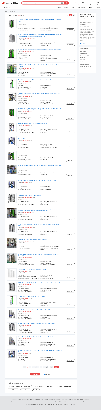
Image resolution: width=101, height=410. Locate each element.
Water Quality (49, 386)
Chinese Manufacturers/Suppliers (33, 399)
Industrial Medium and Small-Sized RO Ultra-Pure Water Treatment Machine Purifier (37, 180)
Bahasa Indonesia (89, 401)
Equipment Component (13, 389)
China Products (21, 399)
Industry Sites (60, 399)
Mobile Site (82, 399)
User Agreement (59, 404)
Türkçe (77, 401)
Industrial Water (67, 386)
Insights (87, 399)
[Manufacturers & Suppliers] (9, 3)
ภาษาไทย (72, 401)
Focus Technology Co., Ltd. (40, 404)
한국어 (60, 401)
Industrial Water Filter (85, 64)
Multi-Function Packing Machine (87, 71)
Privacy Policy (72, 404)
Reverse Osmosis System (85, 66)
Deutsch (45, 401)
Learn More (83, 43)
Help (73, 7)
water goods (28, 386)
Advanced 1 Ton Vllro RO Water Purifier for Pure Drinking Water (32, 239)
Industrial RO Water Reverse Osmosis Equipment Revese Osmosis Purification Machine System (39, 49)
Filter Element (83, 62)
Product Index (76, 399)
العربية (56, 401)
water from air (11, 386)
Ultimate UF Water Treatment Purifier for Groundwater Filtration (32, 152)
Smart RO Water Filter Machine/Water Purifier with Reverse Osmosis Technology (36, 309)
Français (29, 401)
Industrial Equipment (38, 386)
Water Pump (36, 389)
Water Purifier (83, 51)
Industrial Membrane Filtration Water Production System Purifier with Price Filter (36, 323)
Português (24, 401)
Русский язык (35, 401)
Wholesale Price (52, 399)
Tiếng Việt (82, 401)
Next (56, 367)
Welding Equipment (25, 389)
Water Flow (58, 386)
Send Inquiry (70, 29)
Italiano (40, 401)
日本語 (64, 401)
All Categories (6, 7)
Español (18, 401)
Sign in (98, 4)
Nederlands (51, 401)
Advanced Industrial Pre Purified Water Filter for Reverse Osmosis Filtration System (37, 336)
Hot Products (14, 399)
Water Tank (82, 59)
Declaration (66, 404)
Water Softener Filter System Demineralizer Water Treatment (31, 296)
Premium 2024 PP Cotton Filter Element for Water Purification (32, 269)
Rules (98, 7)
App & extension (81, 7)
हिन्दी (68, 401)
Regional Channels (68, 399)
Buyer (65, 7)
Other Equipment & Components (87, 68)
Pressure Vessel (83, 53)
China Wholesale (44, 399)
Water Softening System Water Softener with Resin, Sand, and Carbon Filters (35, 79)
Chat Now (47, 374)
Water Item (19, 386)
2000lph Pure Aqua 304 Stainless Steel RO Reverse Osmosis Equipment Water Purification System (40, 282)
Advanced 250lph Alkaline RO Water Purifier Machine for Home (32, 123)
